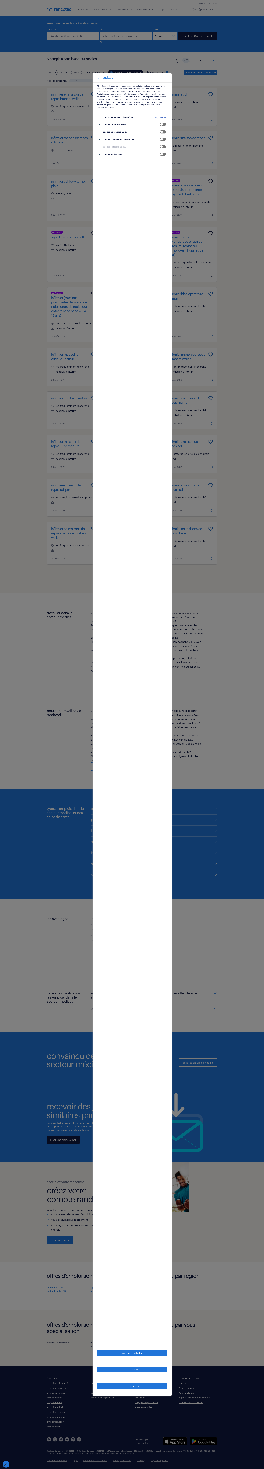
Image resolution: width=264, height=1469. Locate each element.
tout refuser (132, 1369)
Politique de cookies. (106, 107)
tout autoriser (132, 1386)
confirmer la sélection (132, 1353)
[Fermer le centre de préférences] (6, 1464)
